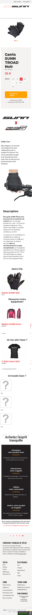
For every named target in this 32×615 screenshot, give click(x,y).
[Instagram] (10, 536)
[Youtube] (23, 536)
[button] (15, 41)
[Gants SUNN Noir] (16, 281)
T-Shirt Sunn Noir (11, 361)
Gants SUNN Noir (11, 293)
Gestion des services (23, 612)
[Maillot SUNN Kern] (14, 314)
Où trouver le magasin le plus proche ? (16, 525)
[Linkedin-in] (19, 536)
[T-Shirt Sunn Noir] (14, 351)
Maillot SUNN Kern (11, 324)
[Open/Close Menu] (27, 13)
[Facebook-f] (16, 536)
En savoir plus (22, 554)
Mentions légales (11, 610)
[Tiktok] (13, 536)
